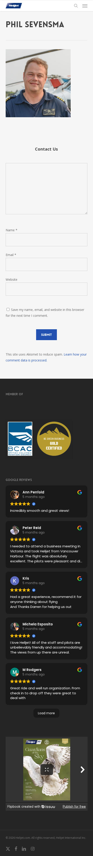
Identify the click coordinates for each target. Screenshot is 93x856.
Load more (46, 713)
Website (11, 279)
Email (11, 255)
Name (11, 230)
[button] (84, 5)
